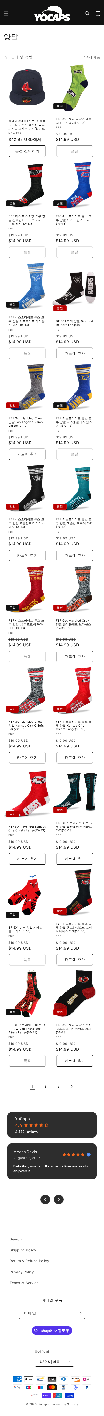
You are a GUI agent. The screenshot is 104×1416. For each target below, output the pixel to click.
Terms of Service (24, 1283)
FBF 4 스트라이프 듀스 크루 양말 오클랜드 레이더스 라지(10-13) (26, 523)
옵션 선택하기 (27, 151)
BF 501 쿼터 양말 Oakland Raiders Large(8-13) (74, 323)
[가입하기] (79, 1313)
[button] (6, 13)
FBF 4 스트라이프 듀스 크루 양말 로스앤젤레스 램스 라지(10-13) (74, 421)
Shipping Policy (23, 1250)
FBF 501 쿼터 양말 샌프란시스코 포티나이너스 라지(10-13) (74, 1028)
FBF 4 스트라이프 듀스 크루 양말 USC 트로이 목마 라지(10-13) (26, 624)
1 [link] (32, 1086)
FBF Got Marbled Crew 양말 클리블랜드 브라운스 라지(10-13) (73, 624)
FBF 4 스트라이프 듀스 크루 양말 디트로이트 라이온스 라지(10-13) (26, 321)
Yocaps (43, 1404)
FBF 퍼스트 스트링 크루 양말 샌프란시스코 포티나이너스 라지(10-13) (26, 219)
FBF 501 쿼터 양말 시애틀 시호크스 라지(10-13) (74, 121)
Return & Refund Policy (29, 1261)
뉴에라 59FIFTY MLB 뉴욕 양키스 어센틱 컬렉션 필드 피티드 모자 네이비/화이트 (26, 124)
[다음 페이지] (71, 1086)
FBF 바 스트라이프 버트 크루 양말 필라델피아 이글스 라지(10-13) (74, 826)
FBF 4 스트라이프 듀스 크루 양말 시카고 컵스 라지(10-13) (74, 219)
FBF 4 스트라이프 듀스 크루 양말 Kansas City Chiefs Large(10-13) (74, 725)
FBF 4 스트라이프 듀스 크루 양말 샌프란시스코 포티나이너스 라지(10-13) (74, 927)
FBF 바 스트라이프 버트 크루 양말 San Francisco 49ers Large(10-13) (26, 1028)
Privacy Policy (22, 1272)
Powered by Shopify (64, 1404)
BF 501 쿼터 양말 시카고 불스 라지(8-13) (25, 929)
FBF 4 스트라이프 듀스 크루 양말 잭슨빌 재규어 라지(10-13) (74, 523)
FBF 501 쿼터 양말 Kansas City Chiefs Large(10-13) (27, 828)
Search (16, 1239)
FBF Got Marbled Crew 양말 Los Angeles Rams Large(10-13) (25, 421)
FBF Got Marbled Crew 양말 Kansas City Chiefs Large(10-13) (26, 725)
